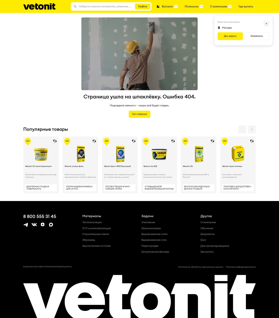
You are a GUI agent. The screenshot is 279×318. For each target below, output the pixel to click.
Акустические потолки (96, 246)
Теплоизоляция (92, 222)
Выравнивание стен (154, 240)
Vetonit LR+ (188, 166)
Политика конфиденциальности (241, 267)
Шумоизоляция (151, 228)
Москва (227, 27)
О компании (208, 222)
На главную (139, 114)
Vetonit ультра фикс (74, 166)
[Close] (266, 23)
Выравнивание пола (154, 234)
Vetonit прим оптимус (232, 166)
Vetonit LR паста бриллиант (38, 166)
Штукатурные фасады (155, 251)
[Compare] (55, 141)
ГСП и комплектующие (96, 228)
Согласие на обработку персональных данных (200, 267)
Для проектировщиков (215, 246)
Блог (203, 240)
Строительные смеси (95, 234)
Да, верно (230, 36)
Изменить (257, 36)
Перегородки (149, 246)
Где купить (207, 251)
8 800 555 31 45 (39, 216)
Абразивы (88, 240)
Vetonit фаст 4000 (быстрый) (117, 166)
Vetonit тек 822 (150, 166)
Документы (208, 234)
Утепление (148, 222)
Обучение (207, 228)
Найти (142, 6)
